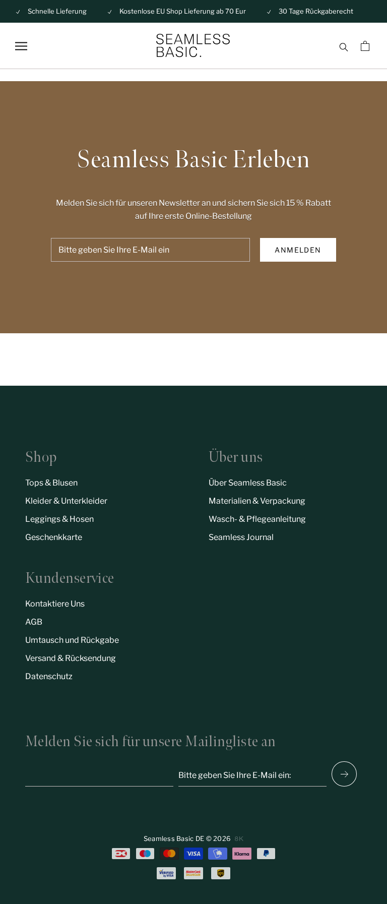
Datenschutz (49, 676)
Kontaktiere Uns (55, 604)
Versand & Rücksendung (70, 658)
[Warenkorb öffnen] (366, 46)
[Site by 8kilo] (239, 838)
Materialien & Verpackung (257, 501)
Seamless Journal (241, 537)
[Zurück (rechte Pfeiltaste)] (344, 774)
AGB (33, 622)
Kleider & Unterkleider (66, 501)
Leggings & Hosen (59, 519)
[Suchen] (343, 46)
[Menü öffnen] (21, 46)
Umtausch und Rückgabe (72, 640)
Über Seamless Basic (248, 483)
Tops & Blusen (51, 483)
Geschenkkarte (53, 537)
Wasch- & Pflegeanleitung (257, 519)
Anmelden (298, 250)
